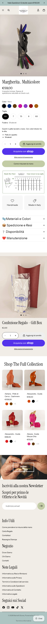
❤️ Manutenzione (14, 238)
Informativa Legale (9, 594)
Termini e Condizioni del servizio (15, 582)
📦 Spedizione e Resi (17, 225)
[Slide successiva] (44, 3)
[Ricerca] (8, 10)
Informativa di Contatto (11, 590)
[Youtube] (12, 607)
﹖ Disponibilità (13, 232)
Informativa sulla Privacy (12, 578)
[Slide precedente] (3, 3)
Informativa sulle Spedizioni (13, 586)
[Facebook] (3, 607)
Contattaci (6, 535)
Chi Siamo (6, 556)
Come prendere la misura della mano (17, 527)
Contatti (5, 560)
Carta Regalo (7, 531)
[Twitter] (22, 607)
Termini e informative (23, 621)
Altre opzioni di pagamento (23, 157)
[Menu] (3, 10)
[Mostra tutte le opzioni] (15, 404)
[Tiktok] (17, 607)
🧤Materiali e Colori (16, 219)
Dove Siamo (7, 552)
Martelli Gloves (19, 615)
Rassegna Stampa (9, 539)
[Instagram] (8, 607)
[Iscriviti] (41, 506)
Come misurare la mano (23, 164)
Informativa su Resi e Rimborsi (14, 573)
